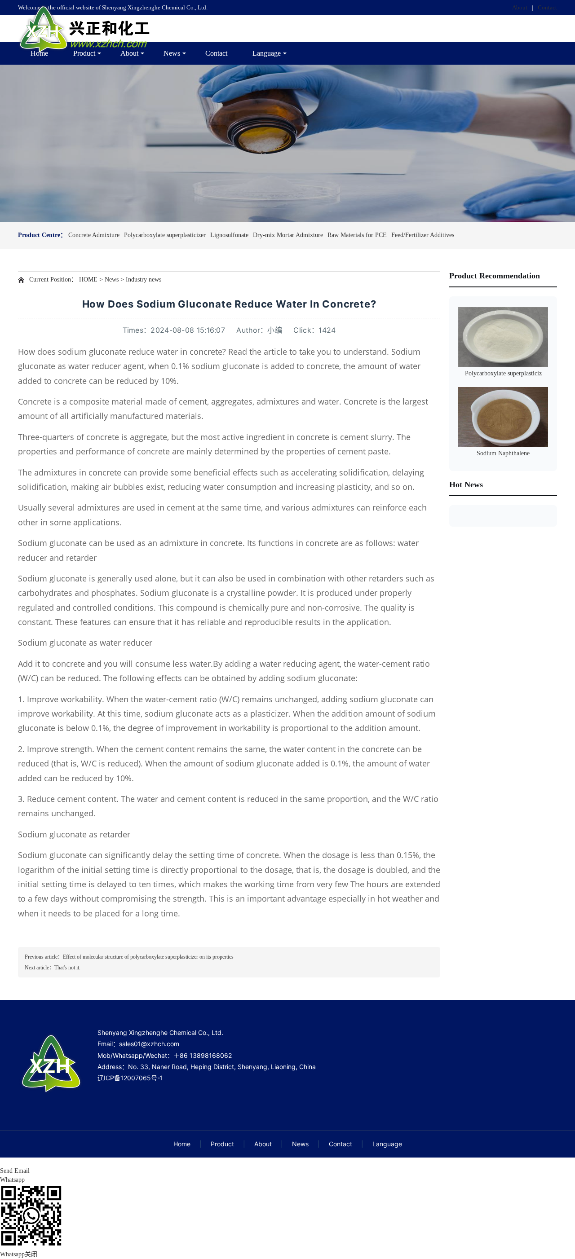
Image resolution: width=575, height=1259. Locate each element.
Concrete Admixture (93, 235)
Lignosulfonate (229, 235)
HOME (88, 279)
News (172, 53)
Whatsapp (12, 1179)
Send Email (15, 1170)
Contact (547, 7)
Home (39, 53)
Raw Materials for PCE (357, 235)
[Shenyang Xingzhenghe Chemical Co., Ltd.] (85, 29)
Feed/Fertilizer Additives (422, 235)
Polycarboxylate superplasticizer (165, 235)
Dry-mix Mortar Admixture (288, 235)
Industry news (143, 279)
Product (84, 53)
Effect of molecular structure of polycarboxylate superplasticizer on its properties (148, 957)
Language (266, 53)
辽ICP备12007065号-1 (130, 1078)
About (519, 7)
